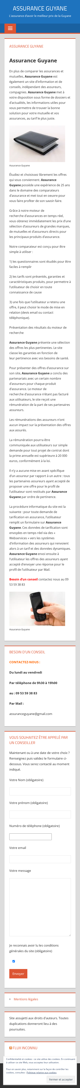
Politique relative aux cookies (42, 1072)
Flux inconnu (25, 1048)
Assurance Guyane (40, 8)
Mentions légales (26, 999)
